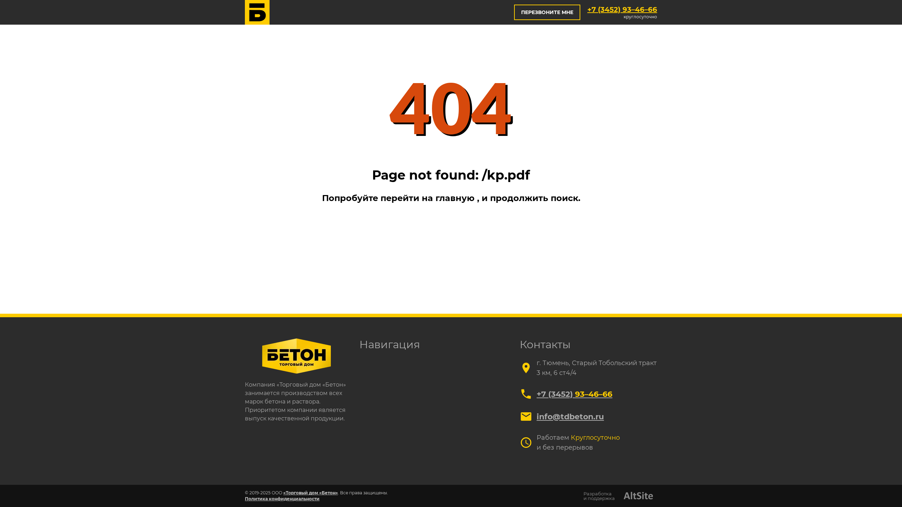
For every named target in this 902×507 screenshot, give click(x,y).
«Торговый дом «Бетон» (310, 492)
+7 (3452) (622, 9)
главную (456, 198)
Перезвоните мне (547, 12)
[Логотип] (257, 12)
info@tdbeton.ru (570, 416)
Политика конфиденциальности (282, 498)
